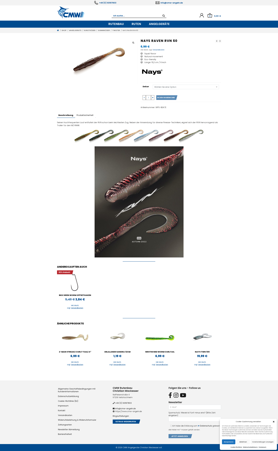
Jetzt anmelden (179, 436)
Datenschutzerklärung (250, 447)
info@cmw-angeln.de (172, 2)
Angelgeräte (159, 24)
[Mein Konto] (202, 15)
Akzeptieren (228, 442)
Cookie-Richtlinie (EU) (68, 401)
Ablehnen (243, 442)
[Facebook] (170, 395)
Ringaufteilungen (121, 416)
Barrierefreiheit (65, 434)
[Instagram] (176, 395)
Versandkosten (158, 50)
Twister (116, 30)
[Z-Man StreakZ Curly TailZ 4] (75, 338)
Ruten (136, 24)
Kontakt (61, 410)
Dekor (146, 86)
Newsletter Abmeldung (69, 429)
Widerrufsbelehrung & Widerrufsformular (77, 420)
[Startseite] (58, 30)
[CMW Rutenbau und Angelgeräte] (84, 12)
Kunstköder (89, 30)
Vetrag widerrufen (125, 421)
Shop (64, 30)
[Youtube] (183, 395)
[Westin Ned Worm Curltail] (160, 338)
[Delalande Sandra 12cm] (117, 338)
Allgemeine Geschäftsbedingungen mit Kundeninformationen (76, 390)
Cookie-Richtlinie (236, 447)
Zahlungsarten (65, 424)
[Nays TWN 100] (202, 338)
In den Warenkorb (166, 97)
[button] (274, 422)
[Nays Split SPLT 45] (220, 41)
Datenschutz (206, 426)
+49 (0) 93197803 (107, 2)
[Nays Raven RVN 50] (216, 41)
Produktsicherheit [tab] (85, 115)
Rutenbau (116, 24)
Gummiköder (104, 30)
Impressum (262, 447)
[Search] (163, 16)
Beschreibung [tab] (65, 115)
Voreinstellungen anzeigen (263, 442)
